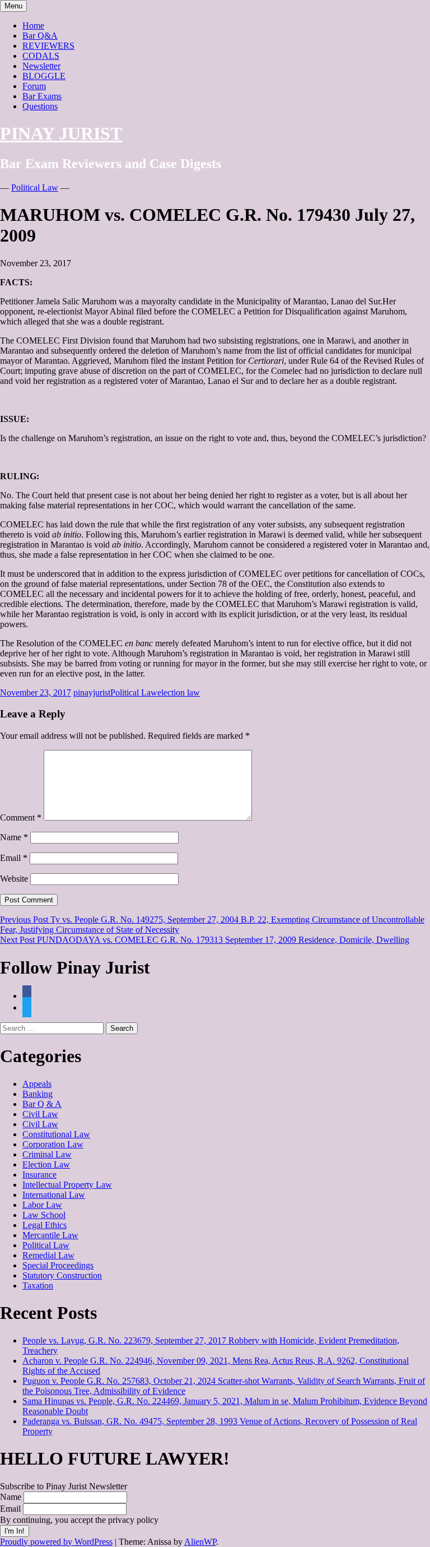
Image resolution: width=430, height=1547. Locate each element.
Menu (13, 6)
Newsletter (41, 66)
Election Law (46, 1164)
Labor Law (42, 1205)
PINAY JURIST (61, 133)
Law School (44, 1215)
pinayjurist (91, 692)
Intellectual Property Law (67, 1184)
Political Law (34, 187)
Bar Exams (42, 96)
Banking (37, 1094)
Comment (20, 817)
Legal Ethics (44, 1225)
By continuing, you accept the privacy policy (79, 1520)
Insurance (39, 1174)
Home (33, 25)
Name (14, 837)
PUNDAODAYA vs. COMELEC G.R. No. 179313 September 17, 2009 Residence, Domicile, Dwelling (204, 939)
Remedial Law (48, 1255)
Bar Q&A (40, 35)
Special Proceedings (58, 1265)
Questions (40, 106)
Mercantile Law (50, 1235)
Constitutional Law (56, 1134)
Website (14, 878)
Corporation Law (52, 1144)
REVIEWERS (48, 45)
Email (13, 858)
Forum (34, 86)
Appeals (37, 1084)
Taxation (37, 1285)
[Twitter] (26, 1007)
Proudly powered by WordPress (56, 1541)
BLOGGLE (44, 76)
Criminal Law (47, 1154)
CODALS (40, 56)
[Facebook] (26, 996)
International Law (53, 1194)
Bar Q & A (42, 1104)
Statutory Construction (62, 1275)
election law (178, 692)
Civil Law (40, 1114)
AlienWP (200, 1541)
